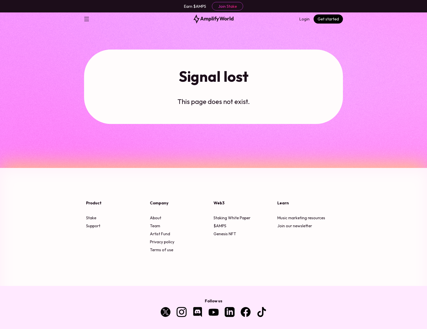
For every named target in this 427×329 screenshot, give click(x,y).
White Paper (239, 217)
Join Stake (227, 6)
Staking (220, 217)
